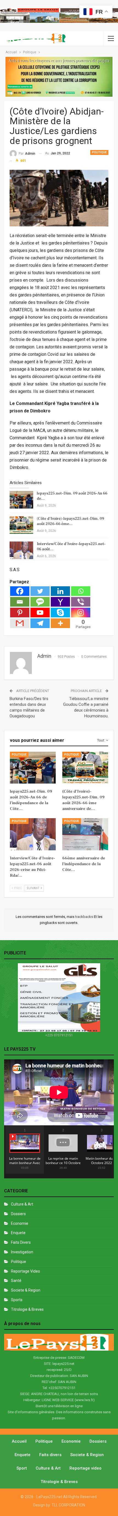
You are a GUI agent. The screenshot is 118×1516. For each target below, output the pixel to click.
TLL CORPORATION (68, 1505)
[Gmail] (19, 623)
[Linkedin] (60, 591)
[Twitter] (40, 591)
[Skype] (60, 612)
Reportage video (85, 1468)
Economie (19, 1223)
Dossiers (18, 1214)
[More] (60, 623)
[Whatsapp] (80, 591)
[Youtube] (40, 612)
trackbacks (84, 917)
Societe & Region (25, 1290)
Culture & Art (22, 1204)
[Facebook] (19, 591)
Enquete (18, 1233)
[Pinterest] (19, 612)
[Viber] (80, 602)
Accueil (19, 1441)
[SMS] (40, 602)
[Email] (19, 602)
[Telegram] (40, 623)
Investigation (22, 1252)
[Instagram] (80, 612)
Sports (17, 1300)
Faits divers (21, 1242)
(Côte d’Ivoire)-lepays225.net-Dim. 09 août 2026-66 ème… (70, 521)
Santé (16, 1280)
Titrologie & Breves (27, 1309)
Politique (99, 152)
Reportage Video (25, 1271)
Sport (21, 1468)
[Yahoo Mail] (60, 602)
